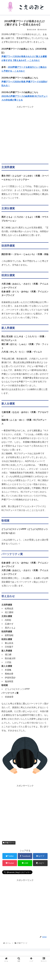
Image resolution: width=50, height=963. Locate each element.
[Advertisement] (25, 134)
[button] (44, 509)
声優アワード (10, 843)
